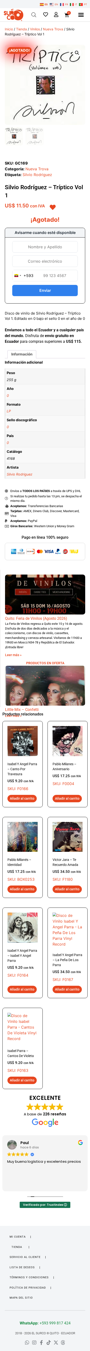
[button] (81, 14)
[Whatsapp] (27, 1342)
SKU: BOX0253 (21, 870)
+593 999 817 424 (45, 1323)
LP (9, 411)
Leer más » (13, 655)
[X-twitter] (56, 1342)
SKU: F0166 (22, 776)
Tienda (21, 29)
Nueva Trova (53, 29)
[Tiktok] (48, 1342)
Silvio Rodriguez (37, 174)
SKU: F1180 (67, 870)
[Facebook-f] (41, 1342)
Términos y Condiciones (29, 1277)
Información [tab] (21, 354)
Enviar (45, 290)
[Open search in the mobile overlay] (33, 14)
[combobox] (22, 275)
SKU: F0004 (67, 774)
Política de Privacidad (28, 1287)
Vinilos (35, 29)
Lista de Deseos (22, 1267)
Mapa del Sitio (21, 1297)
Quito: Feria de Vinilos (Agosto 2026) (36, 618)
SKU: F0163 (20, 1061)
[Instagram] (34, 1342)
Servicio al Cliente (25, 1257)
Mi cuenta (18, 1236)
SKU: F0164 (22, 963)
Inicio (9, 29)
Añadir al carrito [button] (22, 798)
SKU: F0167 (67, 967)
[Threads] (63, 1342)
